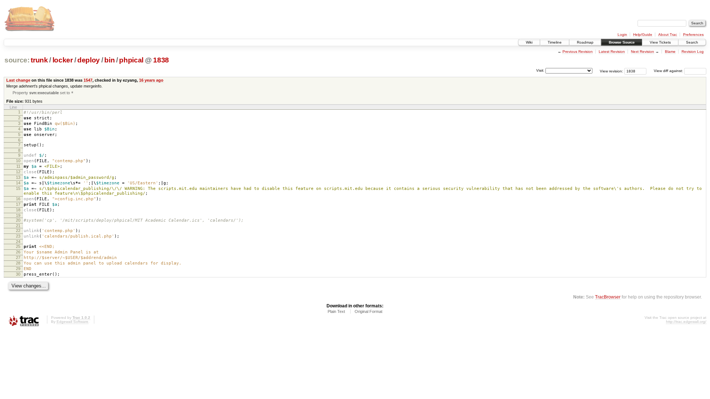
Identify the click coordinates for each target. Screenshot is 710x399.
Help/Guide (642, 35)
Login (622, 35)
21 (18, 226)
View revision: (611, 71)
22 (18, 230)
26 (18, 252)
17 (18, 204)
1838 (161, 60)
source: (17, 60)
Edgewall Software (72, 322)
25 (18, 246)
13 (18, 177)
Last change (18, 80)
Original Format (368, 311)
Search (692, 42)
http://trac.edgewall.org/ (686, 322)
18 (18, 210)
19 (18, 215)
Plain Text (336, 311)
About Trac (667, 35)
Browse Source (622, 42)
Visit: (540, 70)
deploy (88, 60)
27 (18, 257)
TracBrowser (608, 296)
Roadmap (585, 42)
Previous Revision (577, 52)
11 (18, 166)
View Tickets (660, 42)
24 (18, 241)
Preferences (693, 35)
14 (18, 183)
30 (18, 274)
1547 (88, 80)
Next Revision (642, 52)
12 (18, 172)
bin (109, 60)
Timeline (555, 42)
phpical (131, 60)
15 (18, 188)
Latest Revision (612, 52)
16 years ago (151, 80)
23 (18, 236)
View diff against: (669, 71)
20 (18, 220)
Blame (670, 52)
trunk (39, 60)
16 (18, 199)
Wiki (529, 42)
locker (63, 60)
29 (18, 268)
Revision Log (693, 52)
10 (18, 160)
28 (18, 263)
